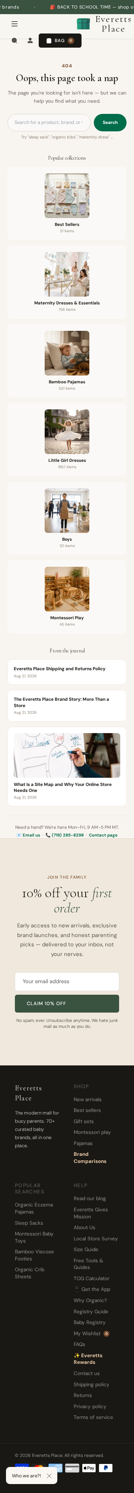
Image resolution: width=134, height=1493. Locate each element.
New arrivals (88, 1099)
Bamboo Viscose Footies (34, 1255)
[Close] (49, 1476)
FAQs (79, 1344)
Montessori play (92, 1132)
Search (110, 122)
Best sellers (87, 1110)
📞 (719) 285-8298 (64, 835)
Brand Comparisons (90, 1157)
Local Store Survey (96, 1238)
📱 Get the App (92, 1289)
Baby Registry (90, 1322)
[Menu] (14, 24)
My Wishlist (91, 1333)
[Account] (30, 40)
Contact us (87, 1373)
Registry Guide (91, 1311)
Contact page (103, 835)
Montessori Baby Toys (34, 1237)
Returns (83, 1395)
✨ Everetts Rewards (88, 1359)
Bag (63, 41)
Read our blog (90, 1198)
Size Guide (86, 1249)
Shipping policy (91, 1384)
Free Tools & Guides (88, 1264)
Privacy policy (90, 1406)
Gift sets (84, 1121)
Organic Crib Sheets (29, 1273)
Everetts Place (111, 23)
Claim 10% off (47, 1003)
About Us (84, 1227)
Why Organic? (90, 1300)
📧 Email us (28, 835)
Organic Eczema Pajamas (34, 1208)
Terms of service (93, 1417)
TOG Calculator (91, 1278)
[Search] (14, 40)
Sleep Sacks (29, 1223)
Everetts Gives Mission (91, 1213)
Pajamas (83, 1143)
